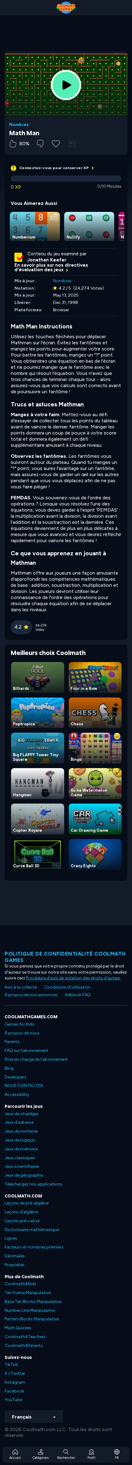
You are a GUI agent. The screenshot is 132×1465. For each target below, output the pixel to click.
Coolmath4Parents (24, 1345)
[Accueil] (66, 8)
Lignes (11, 1238)
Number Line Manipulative (30, 1310)
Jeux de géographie (24, 1175)
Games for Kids (19, 1024)
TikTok (11, 1364)
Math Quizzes (18, 1327)
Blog (9, 1068)
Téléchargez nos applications (33, 1184)
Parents (12, 1041)
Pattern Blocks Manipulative (32, 1319)
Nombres (19, 124)
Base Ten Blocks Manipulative (33, 1301)
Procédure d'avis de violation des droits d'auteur (73, 978)
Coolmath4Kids (20, 1283)
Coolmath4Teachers (25, 1336)
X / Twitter (15, 1373)
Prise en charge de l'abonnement (36, 1059)
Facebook (14, 1391)
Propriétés (15, 1264)
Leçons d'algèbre (21, 1212)
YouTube (13, 1399)
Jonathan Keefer (46, 260)
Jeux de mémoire (21, 1149)
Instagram (15, 1382)
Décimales (15, 1256)
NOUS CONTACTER (24, 1085)
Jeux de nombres (21, 1131)
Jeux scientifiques (22, 1166)
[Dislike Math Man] (40, 143)
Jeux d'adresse (19, 1122)
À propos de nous (22, 1033)
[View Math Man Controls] (72, 143)
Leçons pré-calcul (22, 1220)
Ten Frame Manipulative (28, 1292)
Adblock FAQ (78, 994)
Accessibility (17, 1094)
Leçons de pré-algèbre (27, 1203)
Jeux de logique (20, 1140)
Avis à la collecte (21, 987)
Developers (15, 1077)
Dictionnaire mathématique (32, 1229)
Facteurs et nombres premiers (34, 1247)
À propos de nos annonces (31, 994)
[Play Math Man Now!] (66, 85)
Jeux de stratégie (21, 1113)
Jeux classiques (20, 1157)
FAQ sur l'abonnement (26, 1050)
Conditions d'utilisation (67, 987)
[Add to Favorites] (56, 143)
